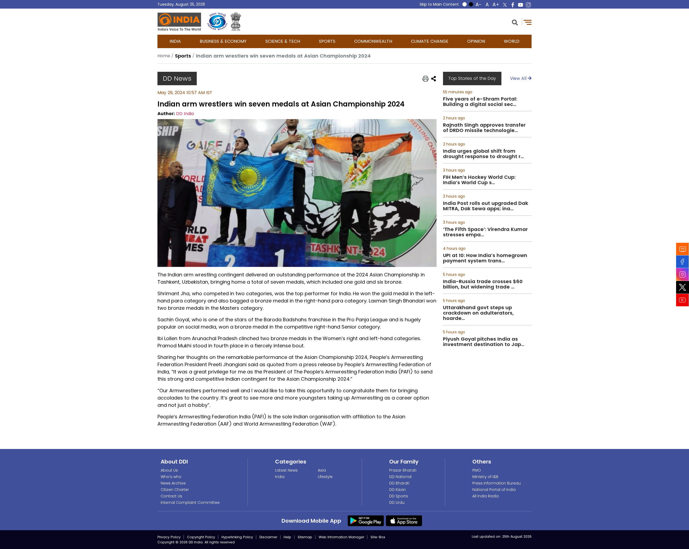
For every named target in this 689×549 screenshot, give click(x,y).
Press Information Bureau (496, 483)
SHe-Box (378, 537)
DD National (400, 476)
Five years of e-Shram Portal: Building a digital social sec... (480, 101)
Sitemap (305, 537)
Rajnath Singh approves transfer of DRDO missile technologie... (484, 127)
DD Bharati (399, 483)
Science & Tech (282, 41)
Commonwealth (373, 41)
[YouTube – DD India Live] (520, 5)
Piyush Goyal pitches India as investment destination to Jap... (483, 341)
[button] (515, 22)
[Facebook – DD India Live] (512, 5)
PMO (476, 470)
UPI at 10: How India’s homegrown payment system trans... (485, 258)
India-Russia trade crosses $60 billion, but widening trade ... (483, 284)
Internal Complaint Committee (190, 502)
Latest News (286, 470)
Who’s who (171, 476)
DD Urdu (397, 502)
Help (287, 537)
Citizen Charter (175, 489)
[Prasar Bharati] (217, 22)
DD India (185, 113)
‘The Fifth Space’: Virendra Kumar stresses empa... (485, 232)
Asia (322, 470)
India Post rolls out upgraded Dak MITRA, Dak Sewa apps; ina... (485, 206)
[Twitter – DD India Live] (505, 5)
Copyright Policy (201, 537)
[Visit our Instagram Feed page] (682, 274)
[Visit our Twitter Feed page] (682, 287)
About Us (169, 470)
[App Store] (404, 520)
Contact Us (171, 496)
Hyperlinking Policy (237, 537)
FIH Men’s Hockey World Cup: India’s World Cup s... (479, 179)
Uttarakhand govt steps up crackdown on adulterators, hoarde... (478, 313)
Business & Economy (223, 41)
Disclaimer (268, 537)
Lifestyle (325, 476)
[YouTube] (682, 300)
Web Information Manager (341, 537)
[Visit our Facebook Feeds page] (682, 261)
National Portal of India (494, 489)
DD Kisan (397, 489)
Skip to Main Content (439, 4)
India (175, 41)
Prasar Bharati (402, 470)
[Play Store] (366, 520)
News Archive (173, 483)
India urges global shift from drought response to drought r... (483, 153)
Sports (327, 41)
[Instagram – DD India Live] (528, 5)
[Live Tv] (682, 249)
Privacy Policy (169, 537)
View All (519, 78)
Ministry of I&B (485, 476)
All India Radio (485, 496)
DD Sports (398, 496)
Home (163, 56)
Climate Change (429, 41)
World (511, 41)
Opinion (476, 41)
